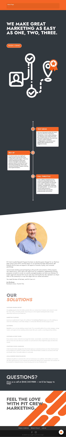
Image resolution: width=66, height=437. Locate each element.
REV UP (11, 153)
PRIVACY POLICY (35, 428)
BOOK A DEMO (14, 46)
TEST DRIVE (42, 129)
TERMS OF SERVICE (23, 428)
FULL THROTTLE (43, 176)
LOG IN (44, 428)
